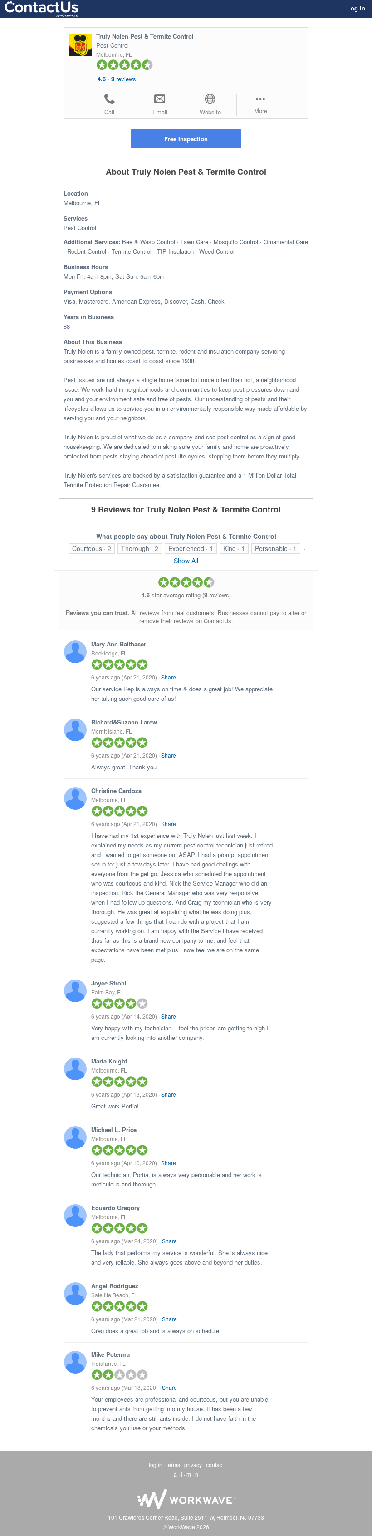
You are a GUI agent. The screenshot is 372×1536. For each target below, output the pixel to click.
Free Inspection (186, 138)
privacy (193, 1464)
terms (173, 1464)
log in (155, 1464)
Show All (186, 560)
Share (168, 677)
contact (215, 1464)
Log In (356, 8)
